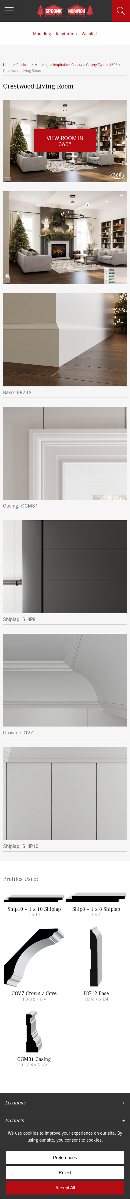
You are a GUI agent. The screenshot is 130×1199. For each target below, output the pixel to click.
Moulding (42, 33)
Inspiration (66, 33)
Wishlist (89, 33)
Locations (15, 1102)
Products (14, 1120)
